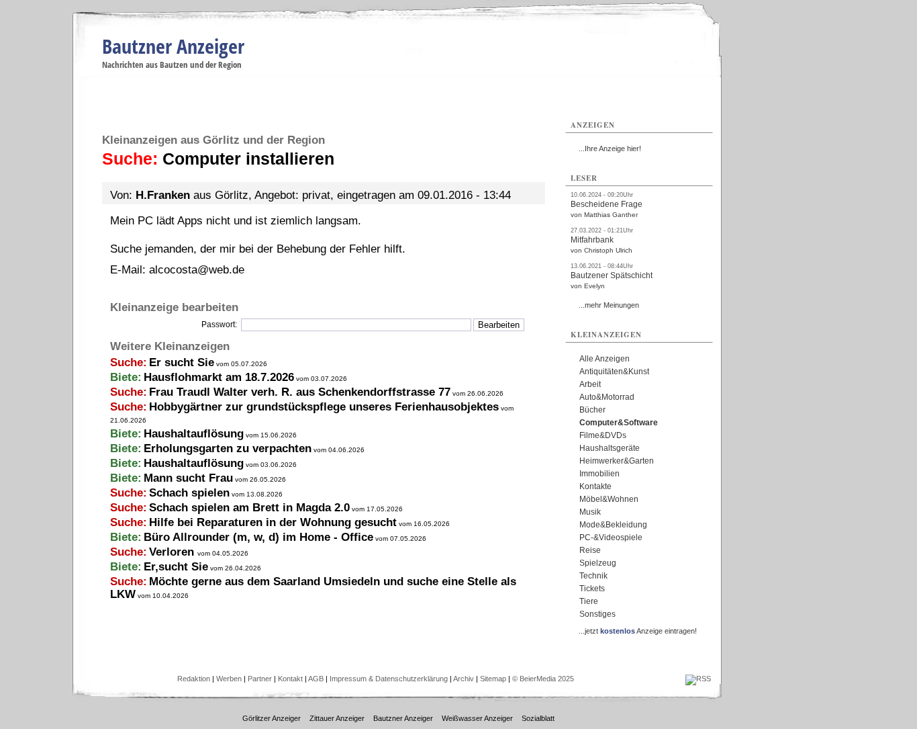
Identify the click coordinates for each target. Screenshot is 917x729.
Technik (593, 575)
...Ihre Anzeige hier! (610, 148)
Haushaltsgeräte (609, 448)
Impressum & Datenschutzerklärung (389, 679)
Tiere (588, 601)
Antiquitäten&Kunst (614, 371)
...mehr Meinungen (609, 305)
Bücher (592, 409)
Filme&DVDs (602, 435)
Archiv (463, 679)
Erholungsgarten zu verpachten (227, 448)
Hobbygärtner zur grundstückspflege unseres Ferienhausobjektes (324, 406)
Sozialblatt (538, 718)
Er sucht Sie (181, 362)
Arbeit (590, 384)
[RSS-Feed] (698, 679)
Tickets (592, 588)
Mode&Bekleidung (613, 524)
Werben (229, 679)
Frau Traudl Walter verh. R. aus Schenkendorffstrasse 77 (299, 392)
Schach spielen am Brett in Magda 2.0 (249, 507)
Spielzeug (597, 563)
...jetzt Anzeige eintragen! (638, 631)
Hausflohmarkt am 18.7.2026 (219, 377)
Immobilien (599, 473)
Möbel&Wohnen (608, 499)
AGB (316, 679)
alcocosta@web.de (196, 269)
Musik (590, 512)
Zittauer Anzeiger (337, 718)
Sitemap (493, 679)
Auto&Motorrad (606, 397)
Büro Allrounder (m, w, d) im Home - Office (258, 537)
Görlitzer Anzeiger (271, 718)
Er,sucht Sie (176, 566)
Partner (260, 679)
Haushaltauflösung (194, 433)
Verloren (173, 552)
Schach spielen (189, 492)
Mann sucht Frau (188, 478)
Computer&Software (618, 422)
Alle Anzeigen (604, 358)
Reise (590, 550)
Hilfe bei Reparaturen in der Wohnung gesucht (273, 522)
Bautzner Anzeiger (173, 46)
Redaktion (193, 679)
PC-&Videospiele (610, 537)
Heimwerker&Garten (616, 461)
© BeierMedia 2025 (543, 679)
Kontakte (595, 486)
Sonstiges (597, 614)
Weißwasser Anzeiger (477, 718)
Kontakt (290, 679)
